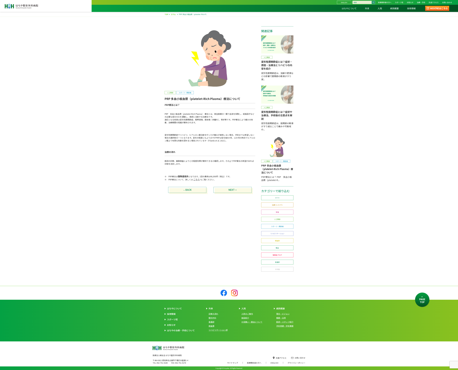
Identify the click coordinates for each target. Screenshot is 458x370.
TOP (166, 14)
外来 (367, 8)
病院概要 (394, 8)
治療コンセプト (277, 205)
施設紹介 (245, 317)
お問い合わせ (300, 358)
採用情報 (411, 8)
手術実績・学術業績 (284, 325)
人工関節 (277, 219)
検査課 (211, 325)
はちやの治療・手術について (181, 330)
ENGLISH (344, 2)
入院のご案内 (247, 313)
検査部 (277, 241)
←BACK (187, 189)
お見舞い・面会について (251, 321)
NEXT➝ (233, 189)
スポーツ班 (399, 2)
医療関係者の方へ (384, 2)
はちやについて (349, 8)
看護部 (277, 262)
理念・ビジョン (283, 313)
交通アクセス (281, 358)
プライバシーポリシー (296, 363)
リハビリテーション (277, 233)
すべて (277, 198)
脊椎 (277, 212)
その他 (277, 269)
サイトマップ (232, 363)
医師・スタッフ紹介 (284, 321)
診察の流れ (213, 313)
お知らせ (410, 2)
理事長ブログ (277, 255)
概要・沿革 (281, 317)
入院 (380, 8)
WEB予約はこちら (439, 8)
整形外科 (212, 317)
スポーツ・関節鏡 (277, 226)
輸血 (277, 248)
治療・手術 (421, 2)
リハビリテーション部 (218, 330)
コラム (173, 14)
